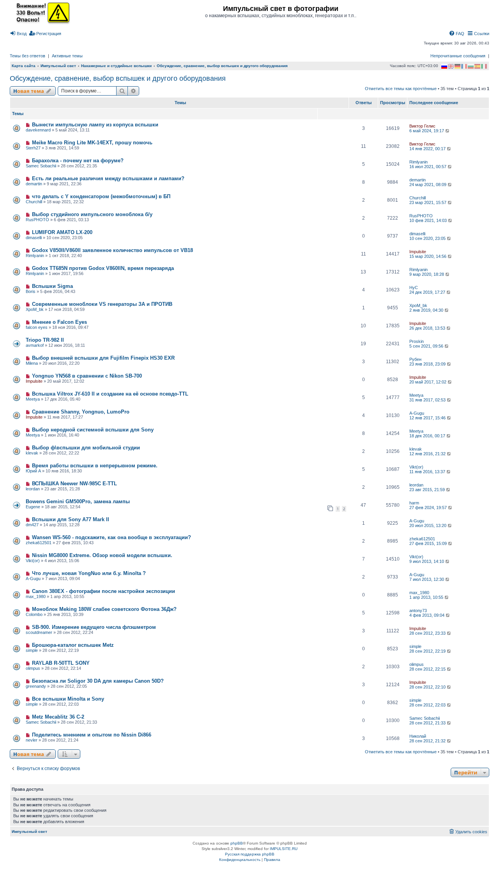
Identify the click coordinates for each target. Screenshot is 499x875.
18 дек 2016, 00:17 (427, 435)
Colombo (34, 614)
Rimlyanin (418, 162)
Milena (32, 363)
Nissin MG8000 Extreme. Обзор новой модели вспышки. (102, 555)
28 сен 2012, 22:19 (428, 651)
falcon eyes (37, 327)
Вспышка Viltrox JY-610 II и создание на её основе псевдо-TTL (110, 394)
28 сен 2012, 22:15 (428, 669)
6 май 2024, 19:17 (427, 130)
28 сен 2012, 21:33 (428, 723)
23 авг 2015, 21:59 (427, 489)
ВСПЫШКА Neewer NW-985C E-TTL (74, 483)
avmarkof (35, 345)
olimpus (33, 668)
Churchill (34, 201)
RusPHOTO (37, 219)
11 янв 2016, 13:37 (427, 471)
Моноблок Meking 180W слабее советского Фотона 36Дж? (104, 609)
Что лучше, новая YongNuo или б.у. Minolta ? (89, 573)
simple (32, 650)
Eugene (33, 506)
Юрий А (33, 471)
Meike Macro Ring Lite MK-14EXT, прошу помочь (92, 143)
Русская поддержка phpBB (249, 854)
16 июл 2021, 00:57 (428, 166)
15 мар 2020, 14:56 (428, 256)
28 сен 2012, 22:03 (428, 705)
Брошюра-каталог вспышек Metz (73, 645)
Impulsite (417, 251)
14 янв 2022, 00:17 (428, 148)
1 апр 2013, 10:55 (426, 597)
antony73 (418, 610)
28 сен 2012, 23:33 (428, 633)
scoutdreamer (39, 632)
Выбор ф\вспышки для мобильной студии (86, 448)
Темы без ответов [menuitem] (27, 55)
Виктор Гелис (422, 126)
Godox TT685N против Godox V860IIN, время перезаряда (103, 268)
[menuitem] (18, 33)
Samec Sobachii (41, 165)
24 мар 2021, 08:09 (428, 184)
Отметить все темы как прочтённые (401, 88)
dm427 (32, 524)
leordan (33, 488)
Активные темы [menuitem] (67, 55)
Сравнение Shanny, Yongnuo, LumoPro (80, 412)
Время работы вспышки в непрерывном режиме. (94, 466)
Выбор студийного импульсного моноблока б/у (92, 214)
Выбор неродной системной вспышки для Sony (93, 430)
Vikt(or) (416, 467)
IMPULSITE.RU (283, 849)
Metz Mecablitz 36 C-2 (58, 717)
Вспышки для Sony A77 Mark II (70, 519)
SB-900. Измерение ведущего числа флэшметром (94, 627)
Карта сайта (23, 66)
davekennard (38, 130)
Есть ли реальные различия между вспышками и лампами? (108, 178)
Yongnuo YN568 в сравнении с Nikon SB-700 (87, 376)
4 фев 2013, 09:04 (427, 615)
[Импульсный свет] (41, 12)
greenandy (36, 686)
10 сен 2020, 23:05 (428, 238)
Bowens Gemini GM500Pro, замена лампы (78, 501)
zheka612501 (38, 542)
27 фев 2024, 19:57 (428, 507)
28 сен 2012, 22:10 (428, 687)
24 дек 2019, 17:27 (427, 292)
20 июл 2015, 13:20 (428, 525)
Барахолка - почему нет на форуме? (78, 160)
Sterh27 (33, 148)
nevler (31, 740)
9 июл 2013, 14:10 (427, 561)
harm (414, 503)
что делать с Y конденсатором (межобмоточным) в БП (101, 196)
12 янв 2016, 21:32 (428, 453)
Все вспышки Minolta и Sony (68, 699)
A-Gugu (416, 413)
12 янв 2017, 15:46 (428, 417)
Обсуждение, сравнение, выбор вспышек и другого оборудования (118, 78)
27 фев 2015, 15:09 (428, 543)
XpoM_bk (35, 309)
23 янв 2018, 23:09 (428, 364)
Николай (417, 736)
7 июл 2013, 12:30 (427, 579)
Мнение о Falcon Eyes (59, 322)
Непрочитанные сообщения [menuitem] (457, 55)
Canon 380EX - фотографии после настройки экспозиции (103, 591)
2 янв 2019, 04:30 (426, 310)
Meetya (33, 399)
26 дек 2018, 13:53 (427, 328)
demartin (34, 183)
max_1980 (36, 596)
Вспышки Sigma (52, 286)
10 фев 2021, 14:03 (428, 220)
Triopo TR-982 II (45, 340)
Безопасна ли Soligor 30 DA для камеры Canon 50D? (98, 681)
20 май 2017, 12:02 (428, 382)
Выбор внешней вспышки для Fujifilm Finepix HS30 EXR (103, 358)
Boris (30, 291)
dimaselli (34, 237)
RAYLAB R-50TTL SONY (61, 663)
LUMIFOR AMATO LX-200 (62, 232)
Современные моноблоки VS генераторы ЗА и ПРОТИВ (102, 304)
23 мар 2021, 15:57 (428, 202)
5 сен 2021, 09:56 (426, 346)
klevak (32, 453)
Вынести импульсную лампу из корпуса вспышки (95, 125)
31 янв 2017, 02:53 (428, 400)
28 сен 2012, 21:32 (428, 740)
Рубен (415, 359)
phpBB (236, 843)
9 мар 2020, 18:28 (427, 274)
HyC (413, 287)
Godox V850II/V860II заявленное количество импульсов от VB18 (112, 250)
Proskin (416, 341)
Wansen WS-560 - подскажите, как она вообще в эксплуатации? (111, 537)
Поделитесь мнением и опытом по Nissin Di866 (91, 735)
